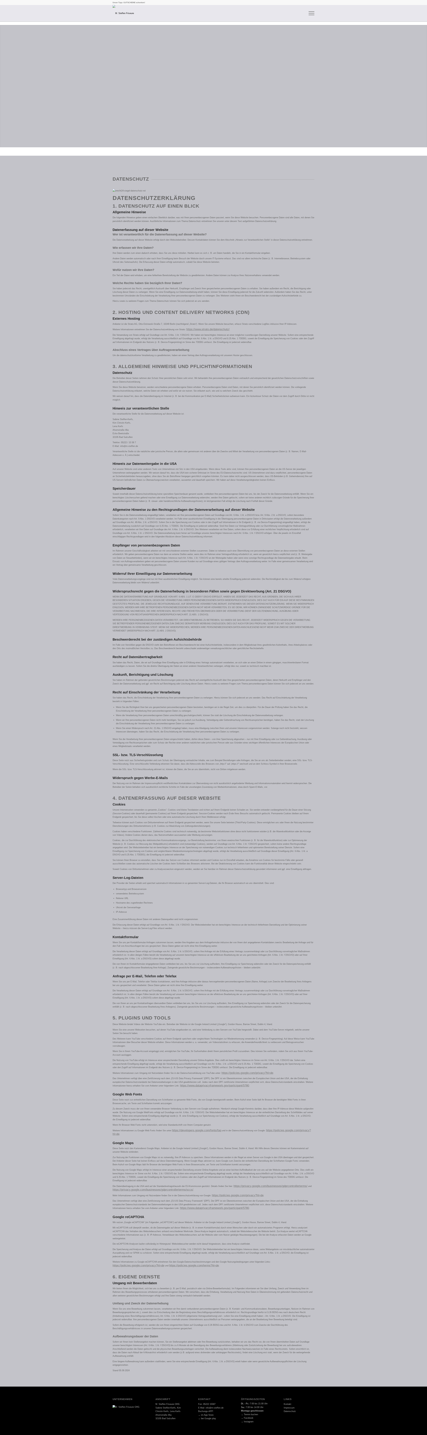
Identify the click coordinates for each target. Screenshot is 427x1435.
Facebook (248, 1418)
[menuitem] (310, 13)
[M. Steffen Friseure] (123, 13)
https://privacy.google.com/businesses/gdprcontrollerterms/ (270, 1186)
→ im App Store (206, 1415)
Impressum (289, 1408)
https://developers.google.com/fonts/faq (196, 1130)
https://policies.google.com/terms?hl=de (194, 1265)
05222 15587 (209, 1404)
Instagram (249, 1421)
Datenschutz (290, 1411)
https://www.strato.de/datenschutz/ (208, 329)
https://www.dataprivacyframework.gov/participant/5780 (214, 1085)
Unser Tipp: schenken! (129, 2)
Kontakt (287, 1404)
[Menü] (310, 13)
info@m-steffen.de (215, 1408)
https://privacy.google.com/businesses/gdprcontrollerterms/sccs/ (153, 1189)
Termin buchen (251, 1414)
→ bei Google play (207, 1418)
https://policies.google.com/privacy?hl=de (247, 1072)
